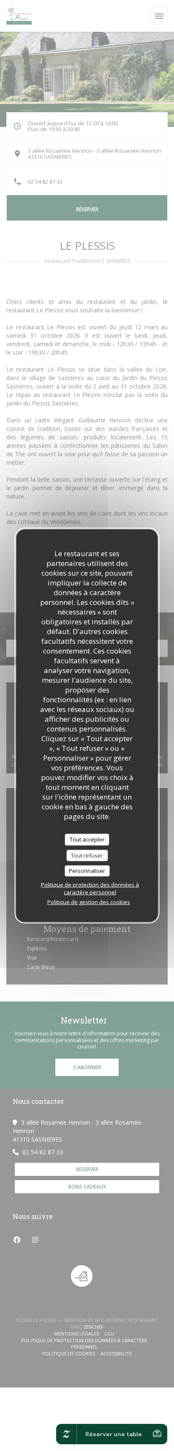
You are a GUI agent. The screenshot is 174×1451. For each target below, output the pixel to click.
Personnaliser (87, 870)
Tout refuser (87, 855)
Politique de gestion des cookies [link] (88, 901)
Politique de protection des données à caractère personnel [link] (90, 888)
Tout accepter (87, 839)
